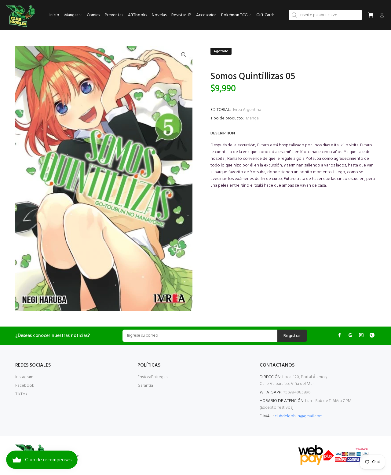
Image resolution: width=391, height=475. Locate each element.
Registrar (292, 335)
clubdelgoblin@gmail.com (299, 416)
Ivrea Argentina (247, 109)
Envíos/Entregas (152, 377)
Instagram (24, 377)
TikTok (21, 394)
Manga (252, 118)
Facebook (24, 385)
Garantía (145, 385)
